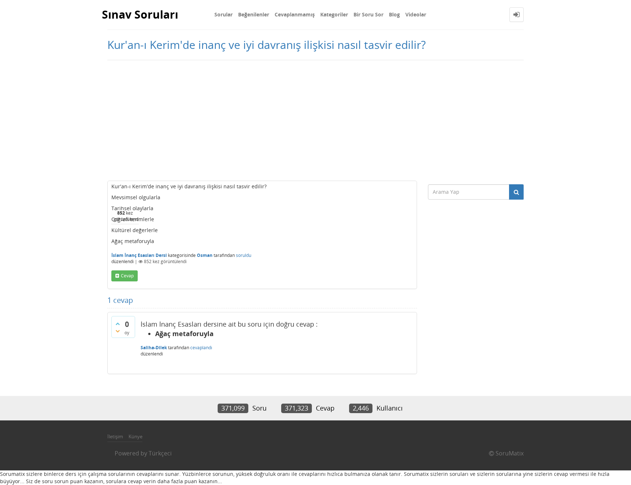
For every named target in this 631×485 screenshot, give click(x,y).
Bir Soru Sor (368, 14)
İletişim (115, 436)
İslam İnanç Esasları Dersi (139, 255)
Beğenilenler (253, 14)
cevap (127, 276)
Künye (135, 436)
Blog (394, 14)
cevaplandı (201, 347)
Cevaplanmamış (295, 14)
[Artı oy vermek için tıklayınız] (118, 324)
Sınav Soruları (140, 14)
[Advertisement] (315, 119)
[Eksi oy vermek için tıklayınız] (118, 331)
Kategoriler (334, 14)
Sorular (223, 14)
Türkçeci (160, 453)
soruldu (243, 255)
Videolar (415, 14)
